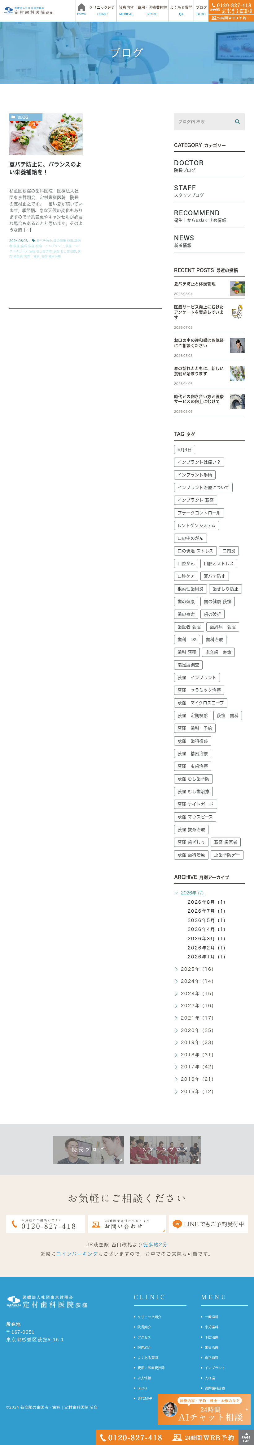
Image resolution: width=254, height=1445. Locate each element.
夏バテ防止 (44, 240)
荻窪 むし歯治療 (64, 251)
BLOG (142, 1388)
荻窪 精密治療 (192, 753)
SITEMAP (145, 1398)
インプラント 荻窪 (195, 500)
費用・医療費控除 (151, 1368)
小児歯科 (211, 1327)
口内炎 (228, 551)
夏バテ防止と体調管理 (195, 284)
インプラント (215, 1368)
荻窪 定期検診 (192, 715)
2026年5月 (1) (207, 920)
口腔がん (186, 563)
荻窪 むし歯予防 (40, 251)
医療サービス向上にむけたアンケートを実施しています (199, 312)
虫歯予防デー (227, 855)
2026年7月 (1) (207, 911)
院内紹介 (144, 1347)
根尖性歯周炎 (190, 589)
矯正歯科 (211, 1357)
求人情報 (144, 1378)
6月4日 (184, 449)
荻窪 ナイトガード (195, 804)
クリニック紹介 (149, 1317)
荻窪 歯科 (32, 256)
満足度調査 (188, 665)
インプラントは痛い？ (199, 462)
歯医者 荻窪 (189, 627)
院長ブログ (89, 1149)
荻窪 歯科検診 (192, 741)
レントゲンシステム (196, 525)
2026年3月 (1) (207, 938)
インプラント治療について (203, 487)
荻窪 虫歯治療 (192, 766)
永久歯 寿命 (218, 652)
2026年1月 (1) (207, 957)
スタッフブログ (166, 1149)
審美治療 (211, 1347)
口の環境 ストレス (195, 551)
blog (23, 117)
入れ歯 (210, 1378)
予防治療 (211, 1337)
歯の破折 (212, 614)
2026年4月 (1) (207, 929)
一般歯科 (211, 1317)
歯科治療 (214, 639)
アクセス (144, 1337)
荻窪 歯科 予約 (194, 728)
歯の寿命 (186, 614)
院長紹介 (144, 1327)
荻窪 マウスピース (195, 817)
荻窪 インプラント (50, 245)
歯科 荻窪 (27, 245)
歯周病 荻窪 (223, 627)
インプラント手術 (194, 475)
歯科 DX (187, 639)
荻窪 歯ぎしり (191, 842)
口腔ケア (186, 576)
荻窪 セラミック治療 (199, 690)
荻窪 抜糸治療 (191, 829)
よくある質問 (148, 1357)
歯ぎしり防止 (225, 589)
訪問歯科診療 (215, 1388)
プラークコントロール (199, 513)
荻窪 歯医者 (225, 842)
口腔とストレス (219, 563)
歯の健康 (186, 601)
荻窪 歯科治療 (51, 256)
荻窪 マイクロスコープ (200, 703)
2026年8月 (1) (207, 902)
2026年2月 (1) (207, 948)
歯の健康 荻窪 (63, 240)
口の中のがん (190, 538)
